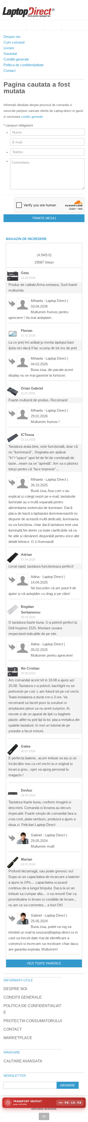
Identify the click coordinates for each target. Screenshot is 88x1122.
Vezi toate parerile (44, 963)
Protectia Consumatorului (33, 1021)
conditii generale (32, 116)
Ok (44, 1116)
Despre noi (15, 989)
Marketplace (18, 1038)
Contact (13, 1029)
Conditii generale (23, 997)
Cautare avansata (23, 1061)
